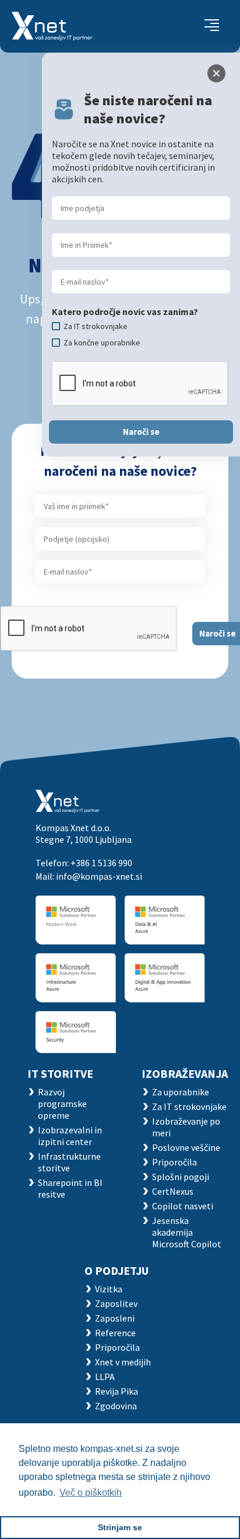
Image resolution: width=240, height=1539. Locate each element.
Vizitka (108, 1289)
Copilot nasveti (182, 1206)
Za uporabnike (180, 1092)
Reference (115, 1333)
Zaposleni (115, 1318)
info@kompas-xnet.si (99, 876)
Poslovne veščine (186, 1147)
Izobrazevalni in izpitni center (70, 1135)
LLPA (105, 1376)
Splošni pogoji (180, 1176)
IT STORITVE (60, 1073)
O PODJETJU (116, 1270)
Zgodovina (116, 1406)
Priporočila (174, 1162)
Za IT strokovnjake (189, 1106)
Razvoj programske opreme (62, 1103)
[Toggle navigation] (211, 26)
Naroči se (141, 431)
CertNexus (172, 1191)
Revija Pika (116, 1391)
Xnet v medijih (123, 1362)
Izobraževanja (185, 1073)
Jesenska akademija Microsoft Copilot (186, 1232)
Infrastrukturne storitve (69, 1162)
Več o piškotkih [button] (90, 1493)
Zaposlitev (116, 1303)
